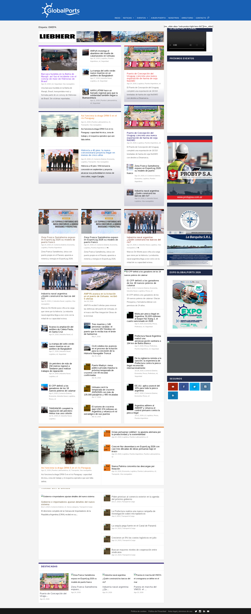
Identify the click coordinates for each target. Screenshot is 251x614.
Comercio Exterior (100, 159)
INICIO (117, 18)
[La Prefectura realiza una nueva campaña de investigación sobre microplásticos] (107, 512)
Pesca (51, 399)
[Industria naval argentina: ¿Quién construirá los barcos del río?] (130, 192)
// (145, 198)
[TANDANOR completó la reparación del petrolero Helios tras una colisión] (44, 410)
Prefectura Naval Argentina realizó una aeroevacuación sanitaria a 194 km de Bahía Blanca (144, 340)
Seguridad (58, 84)
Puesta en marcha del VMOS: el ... (145, 588)
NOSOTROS (173, 18)
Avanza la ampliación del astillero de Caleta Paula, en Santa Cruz (61, 329)
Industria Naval (106, 78)
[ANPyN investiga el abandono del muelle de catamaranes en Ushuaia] (85, 52)
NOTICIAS (127, 18)
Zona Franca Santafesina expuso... (84, 588)
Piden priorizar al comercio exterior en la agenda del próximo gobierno (135, 497)
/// (92, 159)
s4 (99, 61)
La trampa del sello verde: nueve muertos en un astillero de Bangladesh (103, 73)
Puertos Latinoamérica (109, 100)
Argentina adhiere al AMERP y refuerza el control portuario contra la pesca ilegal (143, 409)
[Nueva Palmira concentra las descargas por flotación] (107, 467)
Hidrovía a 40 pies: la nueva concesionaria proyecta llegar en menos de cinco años (98, 152)
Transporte (85, 125)
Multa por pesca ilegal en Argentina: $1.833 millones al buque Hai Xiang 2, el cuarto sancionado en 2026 (144, 317)
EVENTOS (141, 18)
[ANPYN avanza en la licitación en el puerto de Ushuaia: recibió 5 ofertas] (101, 278)
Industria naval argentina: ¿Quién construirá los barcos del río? (147, 193)
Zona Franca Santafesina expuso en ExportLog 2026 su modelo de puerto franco (144, 169)
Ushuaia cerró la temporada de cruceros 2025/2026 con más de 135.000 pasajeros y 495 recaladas (101, 391)
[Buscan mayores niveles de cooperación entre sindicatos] (107, 551)
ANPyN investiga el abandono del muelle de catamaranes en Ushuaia (102, 53)
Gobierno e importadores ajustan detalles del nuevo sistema (68, 503)
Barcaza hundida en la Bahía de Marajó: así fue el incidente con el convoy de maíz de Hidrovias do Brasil (58, 78)
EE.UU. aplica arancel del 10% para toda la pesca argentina (147, 388)
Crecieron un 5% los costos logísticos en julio (134, 538)
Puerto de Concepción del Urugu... (53, 594)
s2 (72, 334)
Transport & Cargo (85, 507)
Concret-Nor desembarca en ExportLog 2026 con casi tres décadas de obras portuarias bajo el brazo (135, 449)
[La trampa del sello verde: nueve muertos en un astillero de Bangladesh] (85, 72)
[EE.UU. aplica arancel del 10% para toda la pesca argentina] (130, 387)
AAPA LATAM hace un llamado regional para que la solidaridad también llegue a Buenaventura (100, 94)
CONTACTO (201, 18)
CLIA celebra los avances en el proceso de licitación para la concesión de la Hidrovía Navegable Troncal (100, 350)
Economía (110, 159)
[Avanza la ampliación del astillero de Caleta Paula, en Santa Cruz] (44, 328)
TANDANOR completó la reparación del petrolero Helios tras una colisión (61, 410)
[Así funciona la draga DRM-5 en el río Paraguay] (60, 126)
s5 (109, 122)
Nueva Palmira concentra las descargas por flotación (133, 467)
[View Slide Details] (101, 36)
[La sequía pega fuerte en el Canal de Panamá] (107, 527)
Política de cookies (138, 611)
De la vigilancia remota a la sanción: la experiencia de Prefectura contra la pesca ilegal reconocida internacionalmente (144, 363)
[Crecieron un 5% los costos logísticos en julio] (107, 539)
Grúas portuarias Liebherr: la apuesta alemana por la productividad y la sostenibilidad (136, 433)
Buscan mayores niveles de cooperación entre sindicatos (134, 551)
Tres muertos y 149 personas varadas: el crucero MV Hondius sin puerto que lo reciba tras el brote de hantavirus (100, 329)
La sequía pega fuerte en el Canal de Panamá (134, 525)
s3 (91, 103)
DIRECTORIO (187, 18)
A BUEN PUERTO (158, 18)
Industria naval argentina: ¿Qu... (115, 588)
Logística (104, 58)
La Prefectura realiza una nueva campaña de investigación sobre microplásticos (133, 512)
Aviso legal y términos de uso (180, 611)
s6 (53, 84)
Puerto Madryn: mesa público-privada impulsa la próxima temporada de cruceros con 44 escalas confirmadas (100, 370)
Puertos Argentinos (151, 84)
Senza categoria (73, 507)
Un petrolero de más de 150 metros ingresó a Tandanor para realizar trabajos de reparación (56, 367)
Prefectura (138, 327)
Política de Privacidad (157, 611)
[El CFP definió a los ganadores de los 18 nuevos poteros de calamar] (44, 387)
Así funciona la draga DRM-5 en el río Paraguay (99, 116)
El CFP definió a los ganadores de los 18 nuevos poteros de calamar (62, 388)
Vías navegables (69, 84)
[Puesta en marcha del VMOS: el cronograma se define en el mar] (148, 578)
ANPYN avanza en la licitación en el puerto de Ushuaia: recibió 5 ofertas (100, 296)
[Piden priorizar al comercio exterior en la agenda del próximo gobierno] (107, 498)
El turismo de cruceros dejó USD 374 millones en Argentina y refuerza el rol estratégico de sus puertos (100, 410)
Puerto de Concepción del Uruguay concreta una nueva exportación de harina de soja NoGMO (142, 77)
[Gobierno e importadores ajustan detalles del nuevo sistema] (70, 496)
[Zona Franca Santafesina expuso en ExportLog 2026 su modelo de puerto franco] (130, 167)
